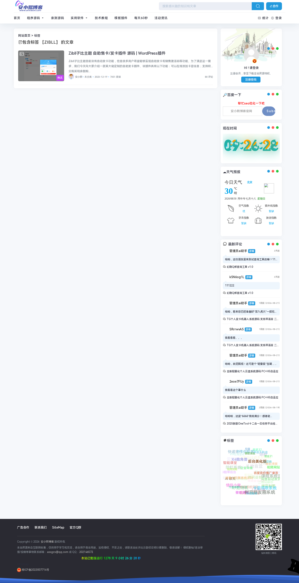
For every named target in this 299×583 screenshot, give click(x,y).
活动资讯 (161, 18)
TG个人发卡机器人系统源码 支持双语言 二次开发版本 (258, 319)
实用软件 (78, 18)
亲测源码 (57, 18)
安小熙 (78, 77)
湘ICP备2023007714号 (35, 569)
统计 (265, 18)
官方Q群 (75, 527)
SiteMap (58, 527)
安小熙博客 (47, 541)
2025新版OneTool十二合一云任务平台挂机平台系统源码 (260, 423)
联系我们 (41, 527)
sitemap (23, 564)
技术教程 (101, 18)
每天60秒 (141, 18)
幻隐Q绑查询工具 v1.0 (240, 266)
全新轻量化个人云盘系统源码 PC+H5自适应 (252, 371)
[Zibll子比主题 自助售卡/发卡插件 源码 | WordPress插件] (41, 65)
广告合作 (23, 527)
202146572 (86, 552)
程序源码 (34, 18)
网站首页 (24, 35)
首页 (17, 18)
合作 (276, 6)
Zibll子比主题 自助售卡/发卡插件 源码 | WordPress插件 (117, 53)
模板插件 (121, 18)
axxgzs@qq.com (57, 552)
